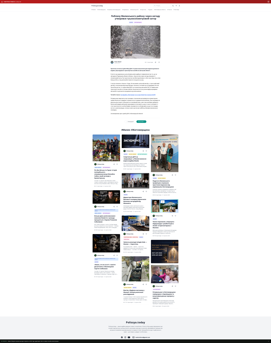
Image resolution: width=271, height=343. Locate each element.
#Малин (125, 130)
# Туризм (150, 9)
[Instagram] (125, 337)
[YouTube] (129, 337)
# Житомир (176, 9)
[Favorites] (176, 5)
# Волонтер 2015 (134, 9)
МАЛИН (131, 22)
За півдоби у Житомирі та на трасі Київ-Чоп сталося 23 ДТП (137, 95)
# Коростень (143, 9)
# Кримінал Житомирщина (113, 9)
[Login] (179, 5)
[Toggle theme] (173, 5)
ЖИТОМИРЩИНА (137, 22)
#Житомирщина (140, 130)
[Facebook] (122, 337)
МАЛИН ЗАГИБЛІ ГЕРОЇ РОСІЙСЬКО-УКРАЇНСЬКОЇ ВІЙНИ (105, 210)
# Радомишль (125, 9)
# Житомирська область (160, 9)
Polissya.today (97, 6)
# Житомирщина (101, 9)
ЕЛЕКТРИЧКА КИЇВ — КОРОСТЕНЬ (131, 237)
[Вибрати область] (268, 2)
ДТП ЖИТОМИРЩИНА (142, 154)
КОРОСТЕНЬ (126, 239)
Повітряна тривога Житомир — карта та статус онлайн (21, 341)
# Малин (93, 9)
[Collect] (159, 62)
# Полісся (169, 9)
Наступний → (141, 121)
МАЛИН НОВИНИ (132, 154)
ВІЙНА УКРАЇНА (98, 167)
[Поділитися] (155, 62)
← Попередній (130, 121)
